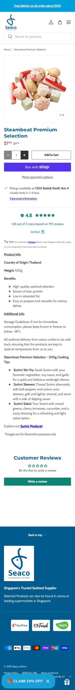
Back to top (35, 535)
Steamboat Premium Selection (30, 49)
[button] (59, 22)
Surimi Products (31, 426)
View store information (23, 198)
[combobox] (37, 36)
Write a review (37, 481)
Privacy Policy (11, 672)
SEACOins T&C (29, 672)
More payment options (37, 177)
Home (7, 49)
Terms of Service (49, 672)
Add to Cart (51, 155)
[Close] (47, 681)
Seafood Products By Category (55, 676)
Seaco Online (19, 666)
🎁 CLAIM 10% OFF (25, 681)
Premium (32, 242)
